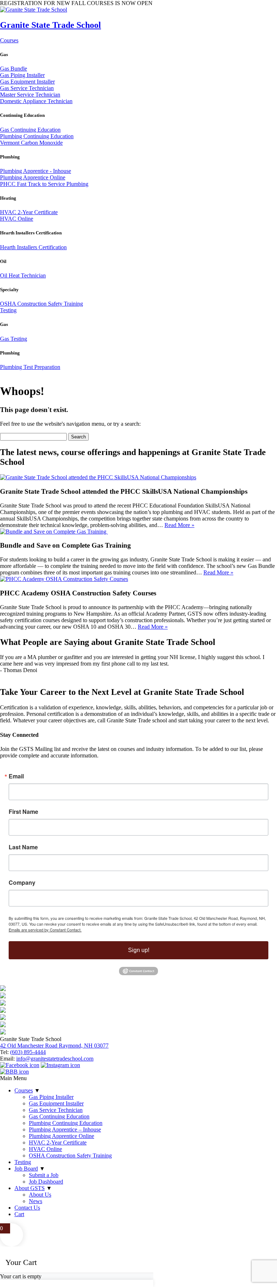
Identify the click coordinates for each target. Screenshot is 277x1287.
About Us (40, 1195)
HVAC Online (16, 219)
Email (16, 776)
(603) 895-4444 (28, 1052)
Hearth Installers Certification (33, 247)
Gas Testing (13, 339)
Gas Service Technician (27, 88)
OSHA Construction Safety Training (41, 304)
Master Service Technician (30, 95)
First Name (23, 812)
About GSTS (29, 1188)
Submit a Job (43, 1175)
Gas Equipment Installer (27, 81)
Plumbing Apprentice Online (32, 177)
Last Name (23, 847)
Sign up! (138, 950)
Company (22, 882)
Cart (19, 1214)
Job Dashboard (46, 1181)
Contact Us (27, 1208)
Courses (9, 40)
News (35, 1201)
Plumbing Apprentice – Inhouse (65, 1129)
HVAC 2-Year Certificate (29, 212)
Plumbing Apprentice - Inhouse (35, 171)
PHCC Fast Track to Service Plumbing (44, 184)
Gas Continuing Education (30, 130)
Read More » (179, 525)
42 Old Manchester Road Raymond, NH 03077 (54, 1045)
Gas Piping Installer (22, 75)
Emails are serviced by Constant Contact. (45, 930)
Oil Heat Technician (23, 275)
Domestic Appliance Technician (36, 101)
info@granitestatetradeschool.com (54, 1058)
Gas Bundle (13, 68)
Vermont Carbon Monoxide (31, 143)
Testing (8, 310)
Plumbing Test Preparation (30, 367)
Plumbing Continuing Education (37, 136)
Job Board (26, 1168)
